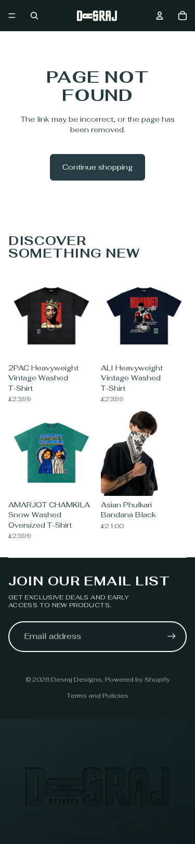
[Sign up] (171, 636)
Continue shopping (97, 167)
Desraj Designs (76, 679)
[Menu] (12, 16)
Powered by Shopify (137, 679)
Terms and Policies (97, 696)
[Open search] (34, 15)
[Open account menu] (159, 15)
